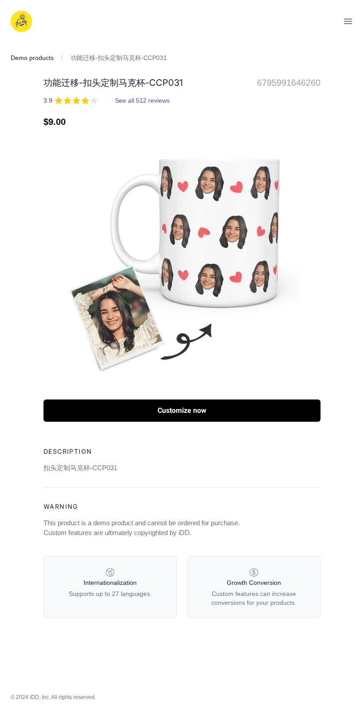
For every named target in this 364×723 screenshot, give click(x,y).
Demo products (32, 57)
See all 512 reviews (142, 100)
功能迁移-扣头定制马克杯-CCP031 (119, 57)
